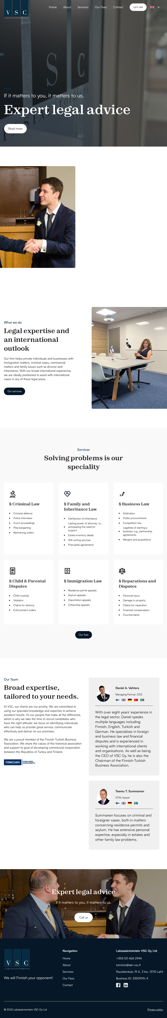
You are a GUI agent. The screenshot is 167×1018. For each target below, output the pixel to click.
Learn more (101, 241)
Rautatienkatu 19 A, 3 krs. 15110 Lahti (139, 971)
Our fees (83, 634)
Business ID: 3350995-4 (132, 978)
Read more (15, 128)
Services (83, 7)
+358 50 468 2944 (129, 958)
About (67, 7)
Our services (15, 391)
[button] (155, 7)
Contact (118, 7)
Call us (83, 917)
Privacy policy (155, 1009)
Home (53, 7)
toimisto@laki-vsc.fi (128, 965)
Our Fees (101, 7)
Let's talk (138, 7)
